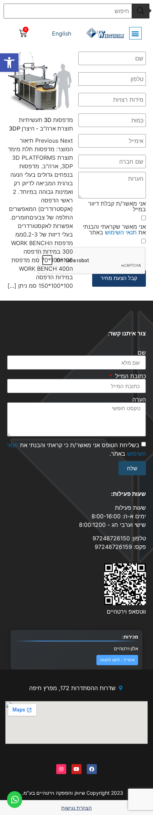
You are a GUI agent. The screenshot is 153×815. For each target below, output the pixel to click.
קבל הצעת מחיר (119, 278)
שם (142, 352)
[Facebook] (92, 769)
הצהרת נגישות (76, 808)
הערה (139, 399)
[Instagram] (61, 769)
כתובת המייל (130, 376)
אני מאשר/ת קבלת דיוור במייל (117, 206)
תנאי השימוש (121, 232)
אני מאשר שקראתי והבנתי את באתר (114, 229)
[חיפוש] (140, 11)
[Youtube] (76, 769)
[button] (9, 62)
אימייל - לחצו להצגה (117, 659)
